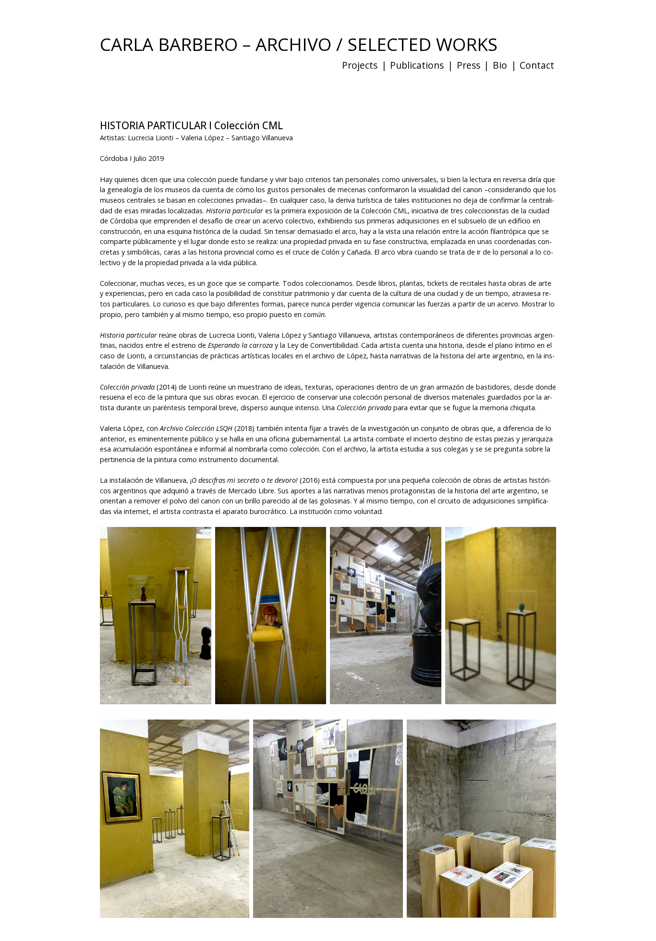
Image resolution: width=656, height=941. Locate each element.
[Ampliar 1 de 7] (199, 551)
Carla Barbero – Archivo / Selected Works (299, 44)
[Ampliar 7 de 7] (543, 743)
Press (468, 65)
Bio (500, 65)
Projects (359, 65)
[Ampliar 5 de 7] (237, 743)
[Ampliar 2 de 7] (313, 551)
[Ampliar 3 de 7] (429, 551)
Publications (417, 65)
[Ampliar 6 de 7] (390, 743)
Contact (537, 65)
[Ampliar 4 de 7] (543, 551)
